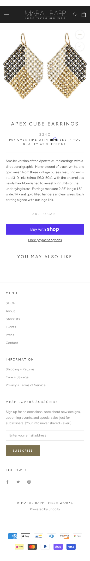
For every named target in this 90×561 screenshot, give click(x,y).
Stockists (13, 319)
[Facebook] (7, 481)
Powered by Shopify (45, 509)
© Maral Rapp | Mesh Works (45, 503)
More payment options (45, 240)
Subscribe (23, 450)
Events (11, 327)
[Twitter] (18, 481)
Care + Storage (17, 377)
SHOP (10, 303)
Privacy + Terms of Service (26, 385)
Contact (12, 343)
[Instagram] (29, 481)
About (10, 311)
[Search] (75, 14)
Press (10, 335)
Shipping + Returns (20, 369)
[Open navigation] (6, 14)
